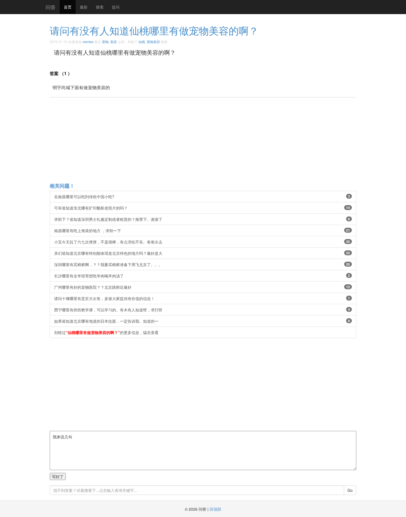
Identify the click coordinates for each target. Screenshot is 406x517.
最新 (84, 7)
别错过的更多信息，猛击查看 (106, 332)
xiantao (88, 41)
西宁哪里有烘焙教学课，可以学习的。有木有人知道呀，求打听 (202, 309)
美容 (113, 41)
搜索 (100, 7)
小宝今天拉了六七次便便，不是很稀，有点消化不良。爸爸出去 (202, 242)
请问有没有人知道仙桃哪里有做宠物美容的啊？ (154, 30)
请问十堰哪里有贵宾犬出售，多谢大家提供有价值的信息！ (202, 298)
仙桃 (141, 41)
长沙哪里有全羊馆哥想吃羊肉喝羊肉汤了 (202, 276)
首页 (68, 7)
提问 (116, 7)
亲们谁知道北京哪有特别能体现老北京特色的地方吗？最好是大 (202, 253)
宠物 (105, 41)
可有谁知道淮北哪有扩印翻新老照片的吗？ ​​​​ (202, 208)
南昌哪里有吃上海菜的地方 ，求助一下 (202, 230)
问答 (51, 6)
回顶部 (215, 509)
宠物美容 (153, 41)
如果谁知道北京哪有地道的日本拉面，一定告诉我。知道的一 (202, 321)
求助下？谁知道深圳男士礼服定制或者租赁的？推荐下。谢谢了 (202, 219)
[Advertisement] (215, 139)
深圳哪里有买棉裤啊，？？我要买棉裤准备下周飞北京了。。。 (202, 264)
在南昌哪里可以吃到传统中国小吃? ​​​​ (202, 196)
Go (350, 490)
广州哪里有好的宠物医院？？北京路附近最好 (202, 287)
